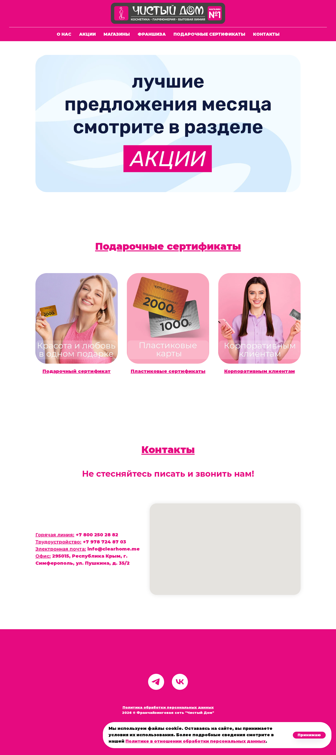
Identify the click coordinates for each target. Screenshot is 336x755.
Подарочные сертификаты (209, 34)
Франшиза (152, 34)
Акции (87, 34)
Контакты (266, 34)
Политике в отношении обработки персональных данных (195, 741)
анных (207, 707)
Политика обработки (144, 707)
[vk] (180, 682)
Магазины (117, 34)
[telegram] (156, 682)
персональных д (183, 707)
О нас (64, 34)
